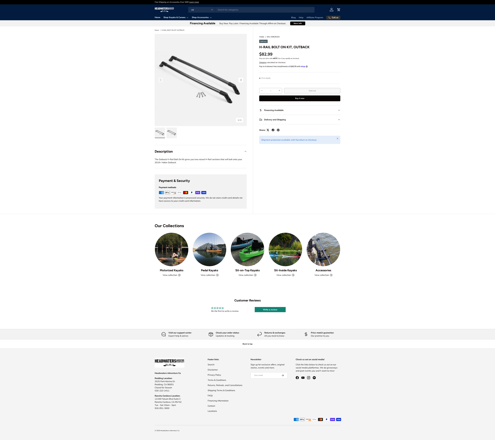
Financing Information (218, 400)
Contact (211, 406)
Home (157, 17)
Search (211, 364)
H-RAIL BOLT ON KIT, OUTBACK (173, 30)
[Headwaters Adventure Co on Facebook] (297, 378)
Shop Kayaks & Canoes (174, 17)
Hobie (261, 37)
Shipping (262, 62)
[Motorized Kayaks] (171, 249)
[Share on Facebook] (273, 130)
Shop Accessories (200, 17)
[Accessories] (323, 249)
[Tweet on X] (267, 130)
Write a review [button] (270, 309)
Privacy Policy (214, 375)
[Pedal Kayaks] (209, 249)
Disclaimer (213, 369)
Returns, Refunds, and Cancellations (225, 385)
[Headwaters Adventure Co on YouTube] (303, 378)
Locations (212, 411)
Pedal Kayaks (209, 270)
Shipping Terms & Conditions (221, 390)
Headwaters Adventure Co (169, 430)
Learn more (194, 2)
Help (301, 17)
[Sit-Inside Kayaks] (285, 249)
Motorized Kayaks (171, 270)
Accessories (323, 270)
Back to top (248, 344)
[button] (339, 10)
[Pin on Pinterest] (278, 130)
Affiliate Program (315, 17)
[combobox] (251, 10)
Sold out (312, 90)
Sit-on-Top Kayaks (247, 270)
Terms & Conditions (217, 380)
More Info (298, 23)
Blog (293, 17)
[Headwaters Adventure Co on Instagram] (308, 378)
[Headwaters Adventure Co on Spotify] (314, 378)
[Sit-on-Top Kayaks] (247, 249)
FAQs (210, 395)
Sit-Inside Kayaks (285, 270)
